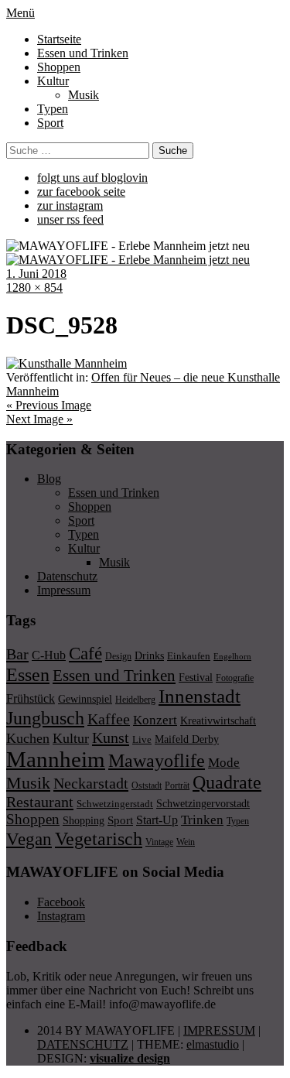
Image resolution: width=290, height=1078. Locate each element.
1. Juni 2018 (36, 273)
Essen (27, 674)
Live (142, 739)
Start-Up (157, 819)
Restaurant (39, 801)
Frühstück (30, 698)
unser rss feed (70, 219)
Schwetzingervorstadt (203, 803)
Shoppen (58, 67)
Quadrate (227, 782)
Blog (49, 478)
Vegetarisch (98, 838)
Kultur (53, 80)
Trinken (202, 819)
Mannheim (55, 759)
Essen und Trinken (82, 53)
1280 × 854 (34, 287)
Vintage (159, 842)
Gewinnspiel (85, 699)
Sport (50, 122)
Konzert (155, 720)
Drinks (149, 656)
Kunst (110, 737)
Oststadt (146, 785)
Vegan (29, 839)
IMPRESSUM (219, 1030)
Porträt (177, 785)
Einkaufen (188, 656)
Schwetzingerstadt (115, 803)
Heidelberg (135, 699)
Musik (83, 94)
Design (118, 656)
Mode (224, 762)
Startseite (59, 39)
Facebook (61, 902)
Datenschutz (67, 576)
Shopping (83, 820)
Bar (17, 653)
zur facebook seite (81, 191)
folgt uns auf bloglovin (92, 177)
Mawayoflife (156, 761)
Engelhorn (232, 656)
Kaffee (108, 718)
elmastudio (212, 1044)
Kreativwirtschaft (218, 720)
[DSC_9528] (66, 363)
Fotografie (235, 678)
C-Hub (49, 655)
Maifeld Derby (187, 739)
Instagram (61, 915)
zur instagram (70, 205)
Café (85, 653)
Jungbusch (45, 717)
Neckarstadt (90, 783)
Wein (185, 842)
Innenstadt (200, 696)
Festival (196, 677)
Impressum (63, 590)
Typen (52, 108)
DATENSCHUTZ (82, 1044)
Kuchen (27, 738)
